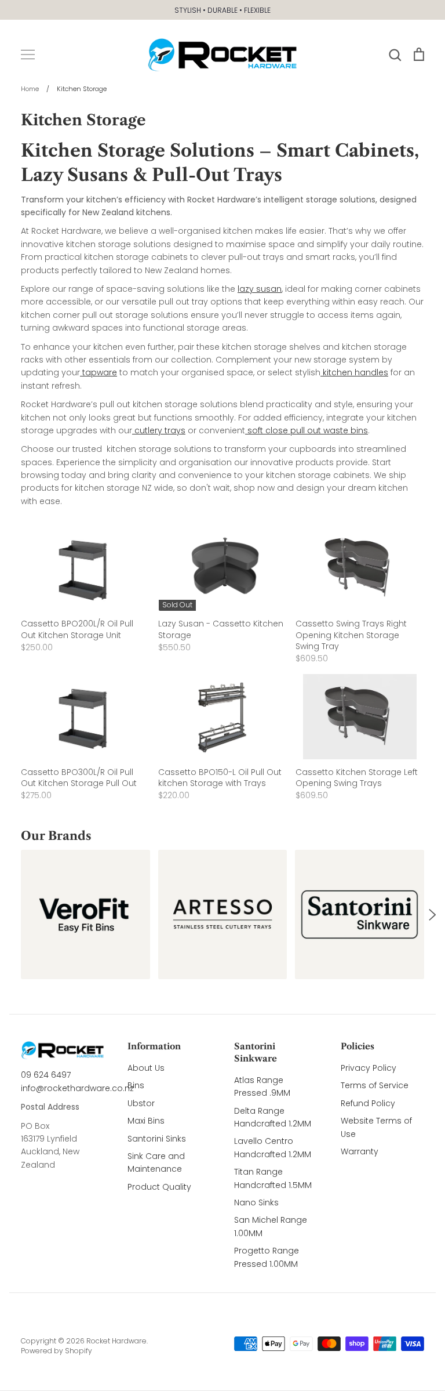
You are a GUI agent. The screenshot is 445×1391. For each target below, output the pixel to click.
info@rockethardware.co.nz (77, 1088)
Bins (135, 1085)
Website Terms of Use (376, 1127)
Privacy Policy (368, 1068)
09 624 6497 (46, 1075)
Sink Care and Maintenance (156, 1162)
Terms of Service (374, 1085)
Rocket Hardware (116, 1341)
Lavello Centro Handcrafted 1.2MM (272, 1147)
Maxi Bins (146, 1120)
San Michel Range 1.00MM (270, 1226)
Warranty (359, 1151)
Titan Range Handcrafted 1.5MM (273, 1178)
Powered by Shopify (56, 1351)
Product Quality (159, 1187)
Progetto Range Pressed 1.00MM (266, 1257)
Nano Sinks (256, 1202)
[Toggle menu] (28, 54)
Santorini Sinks (156, 1138)
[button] (12, 915)
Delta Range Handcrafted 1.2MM (272, 1117)
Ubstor (141, 1103)
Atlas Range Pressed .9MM (262, 1086)
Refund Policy (368, 1103)
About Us (146, 1068)
